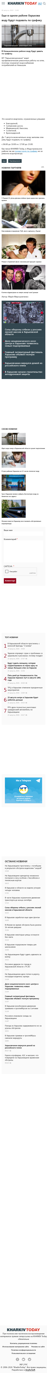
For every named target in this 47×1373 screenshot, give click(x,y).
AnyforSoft (30, 1370)
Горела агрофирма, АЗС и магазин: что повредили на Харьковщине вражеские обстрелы (22, 1057)
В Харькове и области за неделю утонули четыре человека (22, 888)
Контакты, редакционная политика (23, 1343)
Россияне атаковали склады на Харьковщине (18, 1017)
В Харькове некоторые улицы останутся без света (22, 935)
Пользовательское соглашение (23, 1353)
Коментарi (10, 581)
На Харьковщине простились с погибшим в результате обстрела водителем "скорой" (23, 866)
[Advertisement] (23, 92)
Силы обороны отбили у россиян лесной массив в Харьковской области (23, 332)
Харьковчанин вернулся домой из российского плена (23, 364)
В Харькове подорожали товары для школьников (20, 945)
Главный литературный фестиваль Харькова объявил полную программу (24, 354)
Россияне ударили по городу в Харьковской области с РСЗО (18, 965)
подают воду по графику (26, 151)
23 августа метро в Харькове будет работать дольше (23, 698)
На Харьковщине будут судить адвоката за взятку (23, 955)
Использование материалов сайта (15, 1346)
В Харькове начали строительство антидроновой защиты (23, 373)
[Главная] (22, 3)
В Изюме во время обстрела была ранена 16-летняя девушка (23, 926)
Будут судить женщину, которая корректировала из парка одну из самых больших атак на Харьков (22, 665)
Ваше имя (8, 530)
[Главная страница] (23, 1329)
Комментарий (10, 539)
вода (4, 161)
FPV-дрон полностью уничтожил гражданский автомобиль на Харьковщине (22, 709)
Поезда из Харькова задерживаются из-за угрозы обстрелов (23, 1026)
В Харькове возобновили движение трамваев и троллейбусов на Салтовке (21, 1007)
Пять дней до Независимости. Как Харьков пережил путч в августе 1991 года (24, 677)
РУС (26, 1364)
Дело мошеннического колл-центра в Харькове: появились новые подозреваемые (21, 343)
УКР (40, 3)
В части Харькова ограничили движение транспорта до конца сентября (22, 898)
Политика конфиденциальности (23, 1350)
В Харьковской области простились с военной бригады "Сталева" (24, 644)
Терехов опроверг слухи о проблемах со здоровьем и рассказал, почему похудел (25, 654)
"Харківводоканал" (15, 161)
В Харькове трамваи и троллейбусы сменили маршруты (20, 1036)
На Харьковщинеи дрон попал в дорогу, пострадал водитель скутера (22, 975)
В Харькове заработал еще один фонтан (22, 917)
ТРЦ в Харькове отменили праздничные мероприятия (25, 688)
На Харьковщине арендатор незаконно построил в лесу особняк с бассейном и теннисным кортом (22, 877)
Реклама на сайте (38, 1346)
